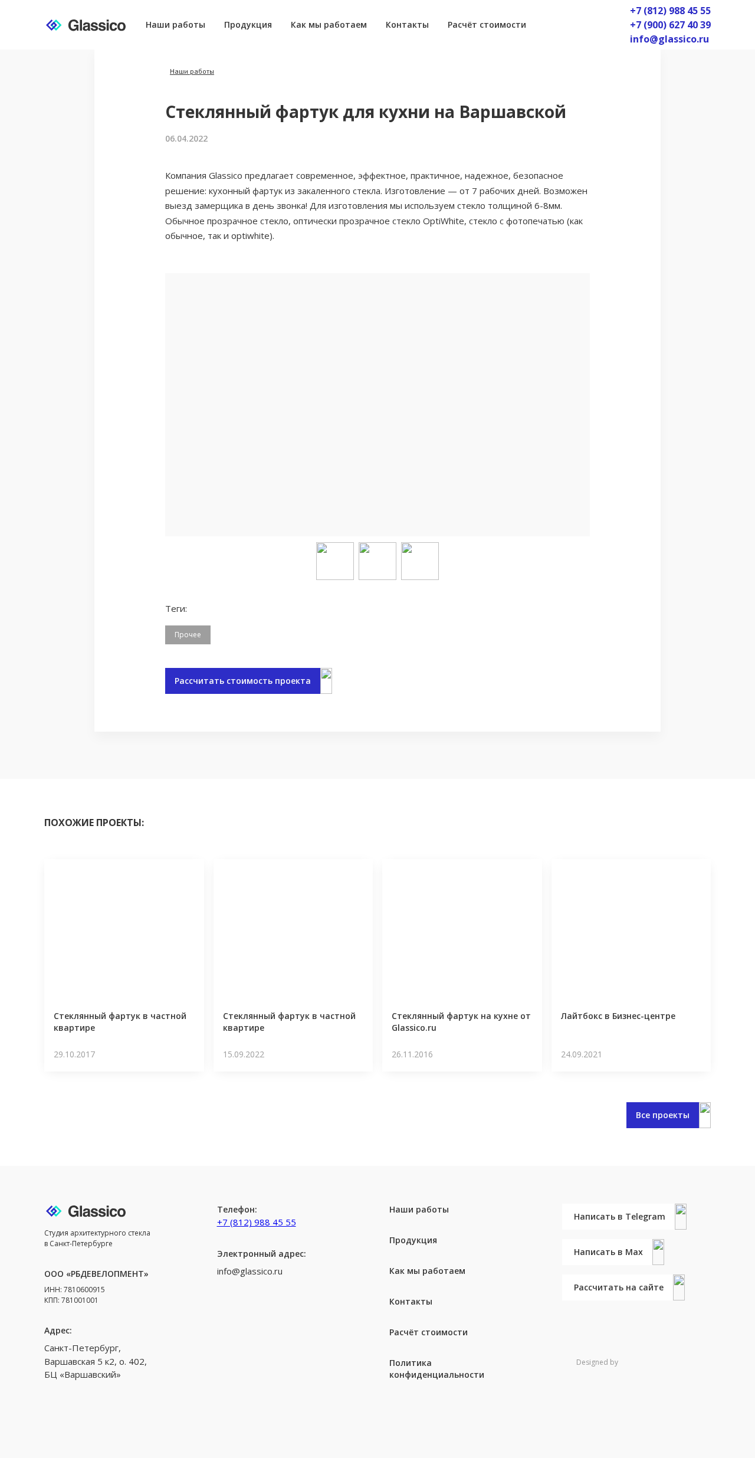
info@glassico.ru (669, 39)
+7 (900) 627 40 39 (670, 25)
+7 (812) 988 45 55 (670, 11)
